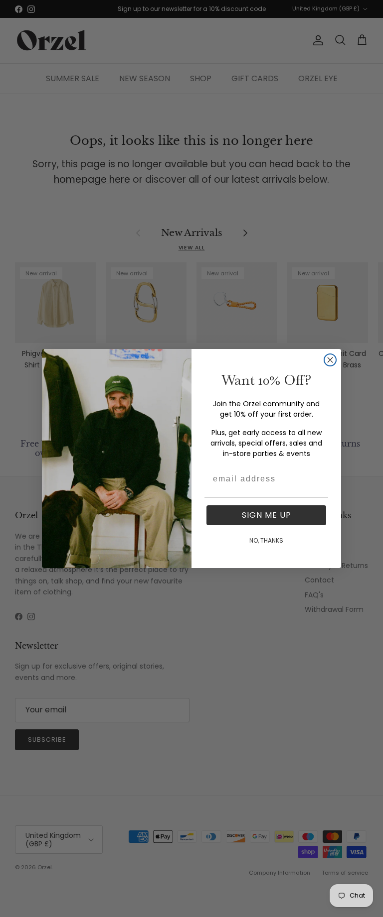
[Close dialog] (330, 360)
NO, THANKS (266, 540)
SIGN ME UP (266, 515)
